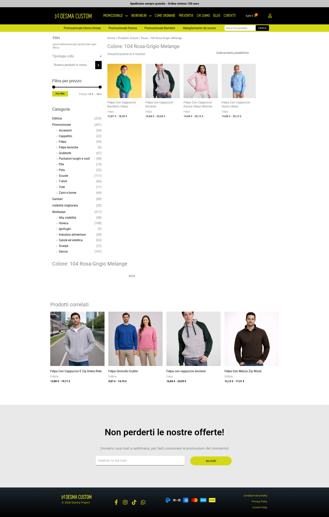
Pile (61, 164)
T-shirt (63, 181)
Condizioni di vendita (255, 495)
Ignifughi (65, 229)
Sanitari (57, 199)
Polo (62, 170)
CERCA (262, 28)
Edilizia (57, 118)
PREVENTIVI (186, 16)
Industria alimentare (72, 234)
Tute (62, 187)
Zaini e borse (67, 192)
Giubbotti (65, 153)
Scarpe (63, 246)
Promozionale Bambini (160, 28)
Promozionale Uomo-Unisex (82, 28)
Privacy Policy (259, 501)
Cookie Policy (259, 507)
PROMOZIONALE (113, 16)
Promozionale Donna (123, 28)
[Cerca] (98, 65)
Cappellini (65, 136)
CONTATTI (230, 16)
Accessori (65, 130)
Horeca (63, 223)
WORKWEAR (139, 16)
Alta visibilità (67, 217)
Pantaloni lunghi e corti (74, 158)
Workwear (58, 212)
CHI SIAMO (203, 16)
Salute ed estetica (71, 240)
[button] (270, 16)
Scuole (63, 176)
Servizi (63, 251)
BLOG (217, 16)
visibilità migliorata (65, 205)
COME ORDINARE (165, 16)
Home (111, 38)
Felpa (62, 141)
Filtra (60, 93)
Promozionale (61, 124)
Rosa (144, 38)
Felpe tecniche (68, 147)
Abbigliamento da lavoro (199, 28)
